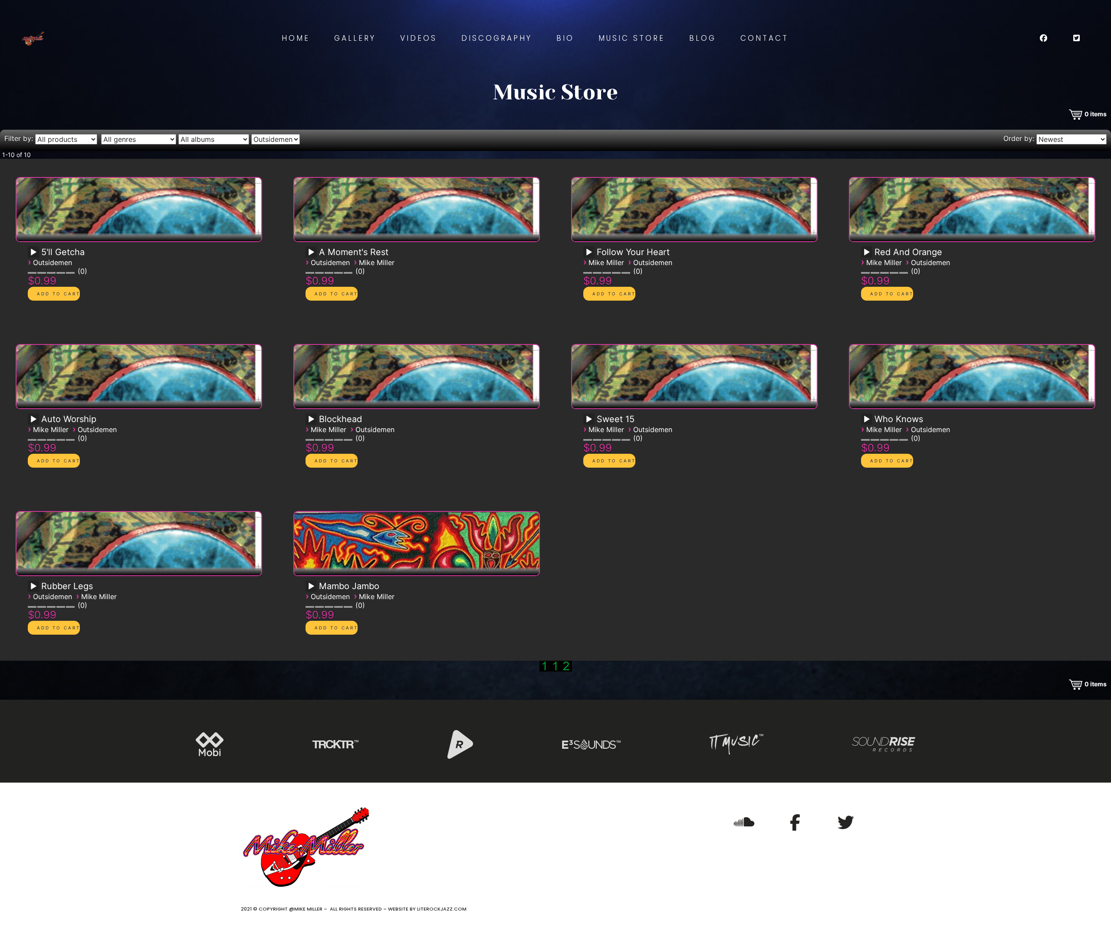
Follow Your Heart (633, 252)
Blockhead (340, 419)
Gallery (355, 38)
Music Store (631, 38)
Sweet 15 (615, 419)
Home (296, 38)
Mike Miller (376, 262)
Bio (565, 38)
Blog (702, 38)
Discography (496, 38)
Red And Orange (908, 252)
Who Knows (898, 419)
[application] (35, 255)
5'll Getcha (63, 252)
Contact (764, 38)
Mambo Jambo (349, 586)
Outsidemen (52, 262)
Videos (418, 38)
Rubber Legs (67, 586)
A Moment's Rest (353, 252)
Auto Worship (68, 419)
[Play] (33, 252)
